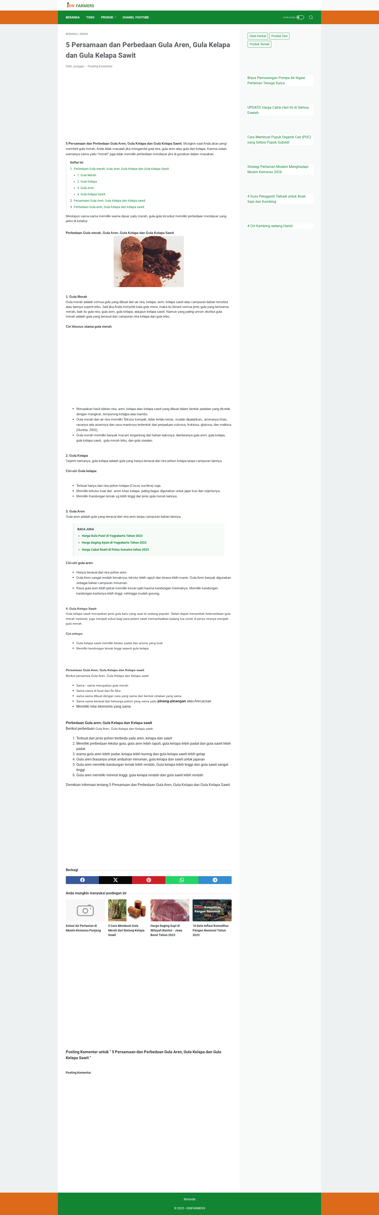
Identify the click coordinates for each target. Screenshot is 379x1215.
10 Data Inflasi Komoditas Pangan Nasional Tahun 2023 (211, 930)
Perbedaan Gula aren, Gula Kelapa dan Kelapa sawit (109, 207)
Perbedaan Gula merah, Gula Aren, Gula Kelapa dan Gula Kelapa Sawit (122, 169)
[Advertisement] (149, 105)
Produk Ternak (259, 44)
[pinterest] (148, 880)
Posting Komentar (100, 66)
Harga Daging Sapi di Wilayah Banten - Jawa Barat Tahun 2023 (166, 930)
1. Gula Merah (86, 175)
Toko (90, 17)
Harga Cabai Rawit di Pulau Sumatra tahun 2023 (115, 550)
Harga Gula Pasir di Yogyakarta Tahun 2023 (112, 536)
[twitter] (115, 880)
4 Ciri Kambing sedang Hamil (270, 226)
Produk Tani (279, 36)
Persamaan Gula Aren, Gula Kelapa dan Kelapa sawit (109, 200)
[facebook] (82, 880)
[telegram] (215, 880)
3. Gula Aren (85, 188)
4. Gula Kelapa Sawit (91, 194)
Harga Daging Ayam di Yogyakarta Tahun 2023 (114, 543)
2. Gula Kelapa (87, 181)
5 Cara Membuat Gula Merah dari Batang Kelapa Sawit (126, 930)
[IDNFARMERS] (83, 5)
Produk (107, 17)
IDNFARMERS (195, 1208)
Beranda (73, 17)
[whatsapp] (181, 880)
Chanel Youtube (136, 17)
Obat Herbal (258, 36)
